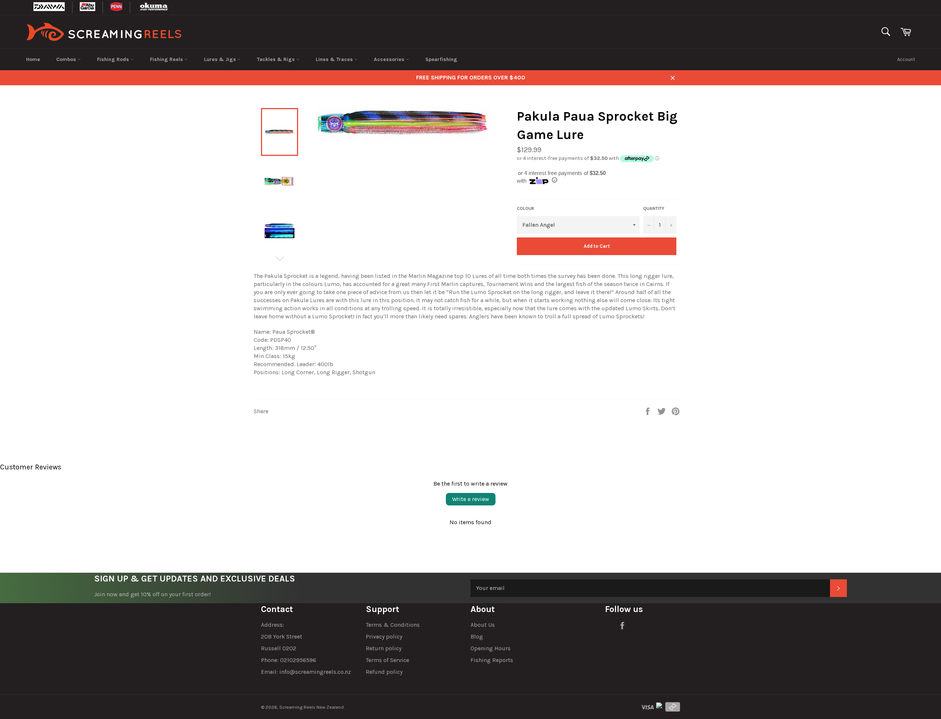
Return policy (383, 648)
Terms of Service (387, 660)
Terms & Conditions (393, 624)
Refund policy (384, 671)
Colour (525, 208)
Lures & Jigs (220, 59)
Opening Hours (490, 648)
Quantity (653, 208)
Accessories (390, 59)
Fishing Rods (113, 59)
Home (33, 59)
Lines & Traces (335, 59)
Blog (476, 636)
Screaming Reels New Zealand (311, 707)
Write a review (470, 499)
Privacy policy (384, 636)
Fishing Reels (167, 59)
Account (906, 59)
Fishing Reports (491, 660)
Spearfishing (441, 59)
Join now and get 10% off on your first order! (152, 594)
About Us (482, 624)
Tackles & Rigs (276, 59)
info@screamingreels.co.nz (315, 671)
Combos (67, 59)
